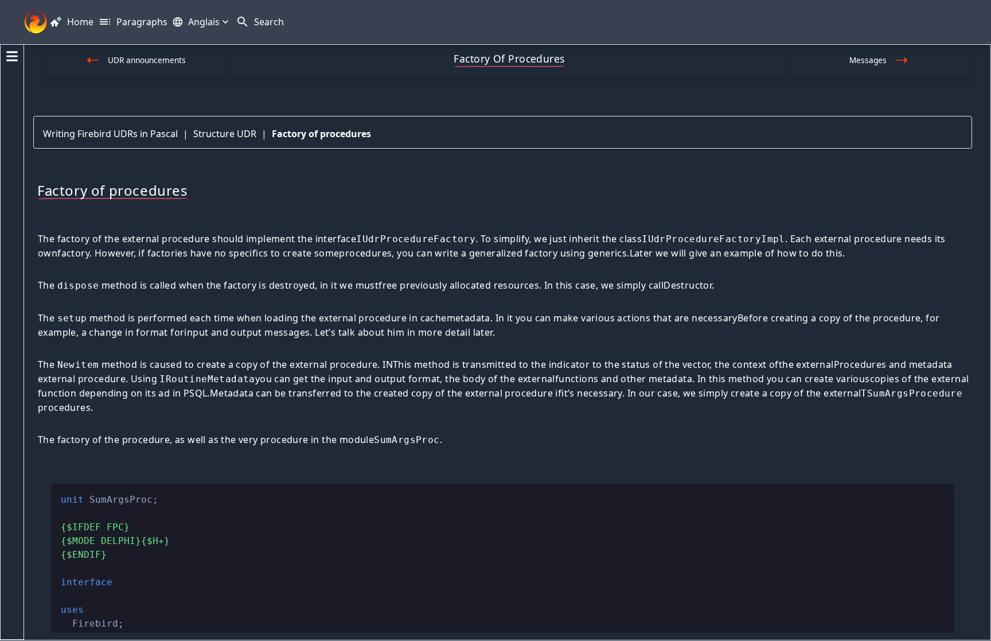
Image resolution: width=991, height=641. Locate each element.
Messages (868, 60)
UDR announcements (147, 60)
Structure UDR (224, 133)
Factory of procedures (321, 133)
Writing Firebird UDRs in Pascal (110, 133)
